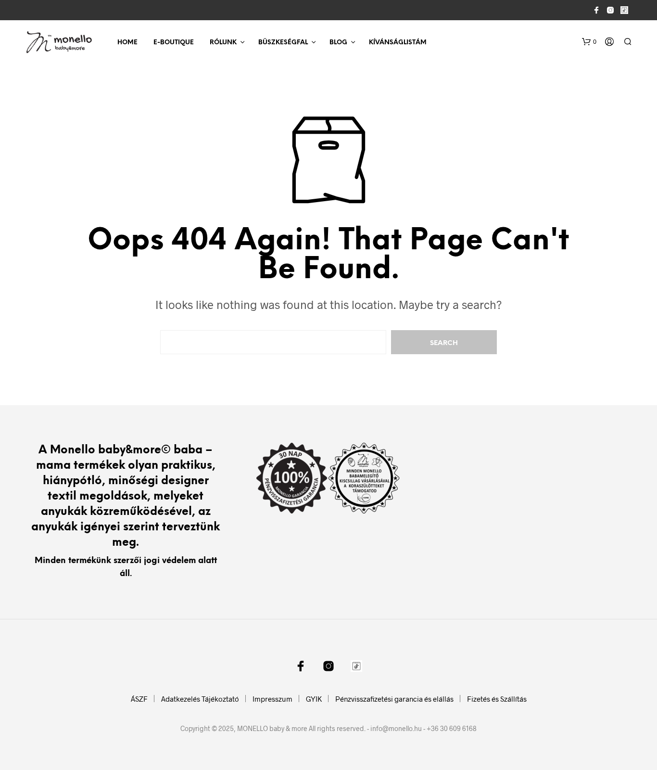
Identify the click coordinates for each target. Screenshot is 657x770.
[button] (589, 42)
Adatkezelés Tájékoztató (200, 698)
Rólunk (223, 42)
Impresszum (272, 698)
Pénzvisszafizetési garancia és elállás (394, 698)
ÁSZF (139, 698)
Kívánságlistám (398, 42)
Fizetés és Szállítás (497, 698)
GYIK (314, 698)
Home (127, 42)
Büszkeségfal (283, 42)
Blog (338, 42)
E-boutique (173, 42)
